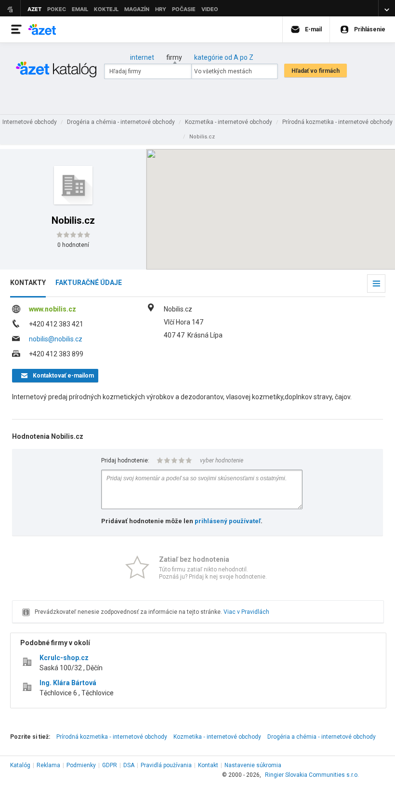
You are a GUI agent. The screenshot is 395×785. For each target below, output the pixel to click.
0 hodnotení (73, 245)
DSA (128, 765)
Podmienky (81, 765)
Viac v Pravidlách (246, 612)
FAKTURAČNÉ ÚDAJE (88, 282)
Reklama (48, 765)
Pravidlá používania (166, 765)
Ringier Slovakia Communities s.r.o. (312, 774)
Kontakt (208, 765)
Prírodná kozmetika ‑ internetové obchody (111, 736)
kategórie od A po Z (223, 57)
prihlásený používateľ (228, 521)
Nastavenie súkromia (252, 765)
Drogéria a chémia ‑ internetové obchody (321, 736)
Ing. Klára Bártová (68, 683)
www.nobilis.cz (52, 309)
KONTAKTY (28, 282)
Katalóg (20, 765)
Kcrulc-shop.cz (64, 658)
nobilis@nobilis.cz (55, 339)
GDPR (109, 765)
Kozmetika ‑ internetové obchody (217, 736)
